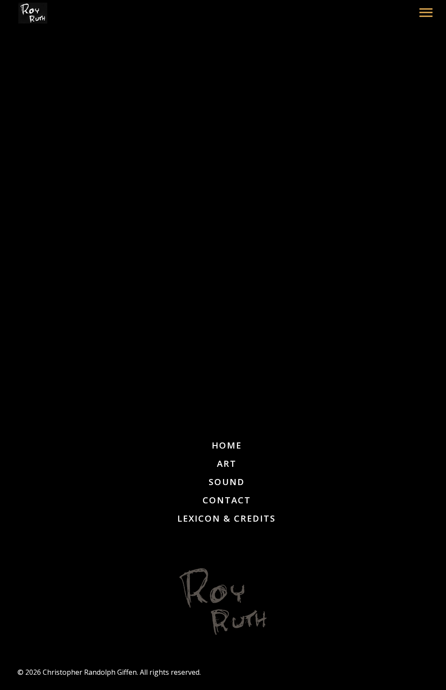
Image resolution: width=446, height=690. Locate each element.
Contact (227, 500)
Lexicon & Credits (226, 518)
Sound (227, 482)
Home (227, 445)
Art (227, 463)
